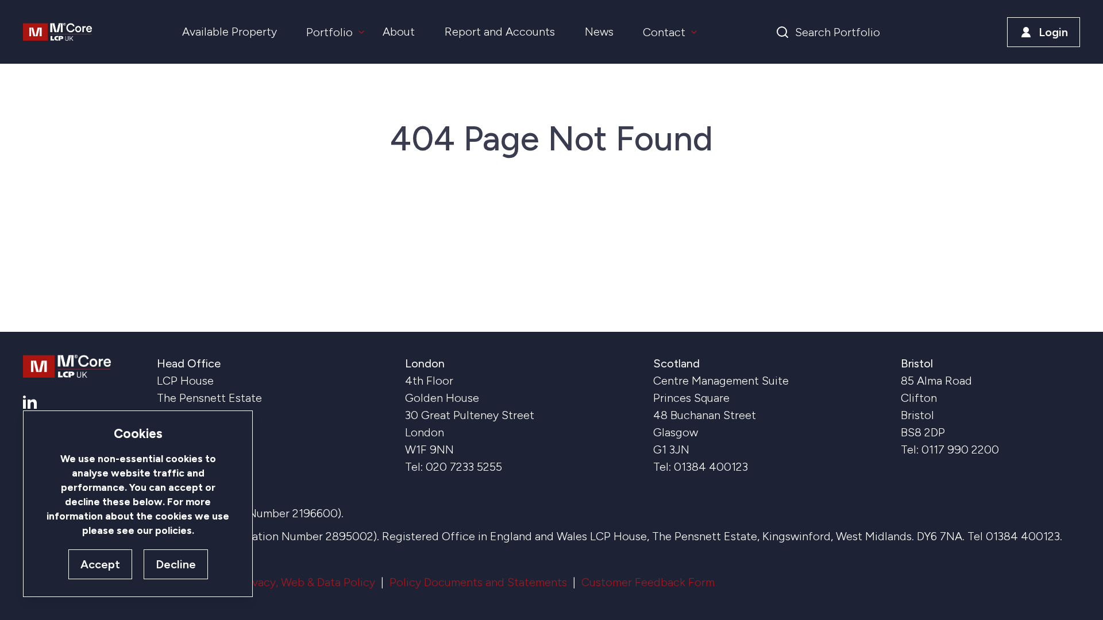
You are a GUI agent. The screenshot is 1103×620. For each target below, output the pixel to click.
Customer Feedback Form (648, 582)
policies (173, 530)
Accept (100, 564)
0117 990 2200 (960, 449)
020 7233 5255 (464, 467)
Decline (176, 564)
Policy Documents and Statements (478, 582)
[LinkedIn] (30, 402)
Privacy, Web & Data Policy (306, 582)
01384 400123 (711, 467)
